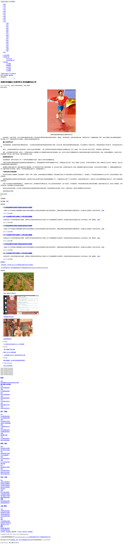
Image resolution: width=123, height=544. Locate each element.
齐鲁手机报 (8, 522)
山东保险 (7, 450)
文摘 (4, 404)
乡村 (8, 426)
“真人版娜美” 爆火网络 (9, 349)
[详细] (102, 210)
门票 (2, 426)
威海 (7, 28)
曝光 (4, 435)
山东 (4, 7)
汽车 (2, 436)
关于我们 (3, 531)
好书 (6, 404)
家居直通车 (8, 423)
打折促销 (7, 421)
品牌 (6, 435)
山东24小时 (9, 58)
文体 (11, 382)
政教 (4, 382)
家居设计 (3, 423)
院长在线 (7, 462)
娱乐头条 (3, 394)
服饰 (4, 398)
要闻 (4, 4)
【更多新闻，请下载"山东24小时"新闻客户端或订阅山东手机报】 (17, 264)
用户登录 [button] (5, 62)
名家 (6, 408)
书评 (8, 404)
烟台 (7, 30)
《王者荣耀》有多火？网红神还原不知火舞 (14, 355)
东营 (7, 45)
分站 (2, 506)
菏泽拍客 (7, 494)
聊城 (7, 35)
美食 (4, 426)
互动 (5, 477)
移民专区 (7, 474)
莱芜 (7, 50)
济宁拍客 (7, 495)
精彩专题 (3, 463)
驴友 (6, 426)
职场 (8, 398)
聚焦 (2, 435)
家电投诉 (7, 431)
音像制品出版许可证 (45, 537)
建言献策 (3, 502)
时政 (6, 530)
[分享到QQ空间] (4, 87)
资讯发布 (3, 458)
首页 (2, 75)
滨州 (7, 38)
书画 (2, 406)
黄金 (8, 391)
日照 (7, 37)
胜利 (4, 488)
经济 (6, 382)
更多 (4, 52)
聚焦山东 (3, 472)
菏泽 (7, 43)
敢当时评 (2, 526)
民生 (2, 530)
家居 (5, 411)
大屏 (8, 524)
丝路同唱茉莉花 (7, 339)
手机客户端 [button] (6, 57)
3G (6, 524)
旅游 (4, 18)
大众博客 (8, 69)
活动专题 (7, 453)
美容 (6, 398)
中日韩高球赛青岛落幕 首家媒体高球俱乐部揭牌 (17, 207)
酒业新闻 (3, 453)
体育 (4, 11)
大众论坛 (8, 67)
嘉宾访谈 (3, 440)
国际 (4, 384)
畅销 (2, 404)
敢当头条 (3, 387)
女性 (2, 396)
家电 (2, 428)
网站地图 (30, 531)
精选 (9, 384)
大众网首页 (12, 1)
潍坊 (7, 31)
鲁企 (2, 465)
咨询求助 (7, 501)
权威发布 (3, 522)
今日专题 (3, 521)
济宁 (7, 33)
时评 (4, 6)
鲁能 (6, 391)
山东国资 (7, 467)
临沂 (7, 42)
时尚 (4, 14)
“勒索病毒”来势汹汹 (8, 316)
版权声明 (14, 531)
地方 (2, 480)
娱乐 (4, 13)
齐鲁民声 (2, 499)
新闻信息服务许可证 (34, 537)
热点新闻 (3, 470)
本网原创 (3, 431)
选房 (4, 19)
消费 (2, 433)
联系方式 (24, 531)
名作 (8, 408)
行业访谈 (3, 455)
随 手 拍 (3, 492)
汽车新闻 (3, 438)
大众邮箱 (8, 63)
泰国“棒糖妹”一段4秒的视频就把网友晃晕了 (14, 360)
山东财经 (7, 448)
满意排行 (7, 502)
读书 (2, 403)
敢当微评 (7, 528)
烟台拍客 (7, 497)
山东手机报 (6, 55)
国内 (2, 384)
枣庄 (7, 26)
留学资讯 (3, 474)
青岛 (7, 25)
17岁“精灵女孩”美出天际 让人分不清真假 (13, 344)
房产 (2, 411)
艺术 (6, 401)
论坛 (2, 477)
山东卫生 (3, 462)
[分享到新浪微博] (2, 87)
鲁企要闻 (3, 467)
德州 (7, 40)
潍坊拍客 (3, 497)
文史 (2, 399)
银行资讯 (3, 450)
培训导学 (7, 470)
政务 (13, 382)
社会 (8, 382)
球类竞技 (11, 75)
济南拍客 (3, 494)
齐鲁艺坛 (3, 408)
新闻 (2, 378)
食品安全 (7, 458)
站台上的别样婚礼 (8, 365)
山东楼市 (3, 416)
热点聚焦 (3, 391)
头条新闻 (3, 421)
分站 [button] (4, 21)
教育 (2, 468)
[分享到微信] (1, 87)
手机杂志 (3, 524)
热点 (8, 401)
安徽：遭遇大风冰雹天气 (9, 293)
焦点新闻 (3, 448)
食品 (2, 456)
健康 (2, 460)
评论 (2, 386)
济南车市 (7, 438)
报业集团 (8, 531)
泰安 (7, 47)
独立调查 (16, 382)
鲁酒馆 (7, 455)
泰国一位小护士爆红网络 (9, 352)
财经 (4, 16)
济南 (7, 23)
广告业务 (19, 531)
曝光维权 (7, 416)
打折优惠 (3, 418)
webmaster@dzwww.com (23, 537)
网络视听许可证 (26, 539)
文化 (4, 9)
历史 (4, 401)
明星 (6, 394)
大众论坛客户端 (10, 60)
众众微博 (8, 70)
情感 (2, 398)
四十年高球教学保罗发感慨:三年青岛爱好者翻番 (17, 216)
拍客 (2, 490)
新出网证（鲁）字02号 (16, 539)
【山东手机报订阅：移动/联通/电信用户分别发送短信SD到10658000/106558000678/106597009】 (24, 267)
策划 (5, 506)
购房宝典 (7, 418)
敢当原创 (7, 387)
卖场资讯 (7, 430)
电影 (8, 394)
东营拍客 (7, 492)
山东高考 (7, 472)
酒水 (5, 443)
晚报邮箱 (8, 65)
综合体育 (5, 75)
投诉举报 (3, 501)
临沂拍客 (3, 495)
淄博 (7, 49)
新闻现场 (7, 440)
